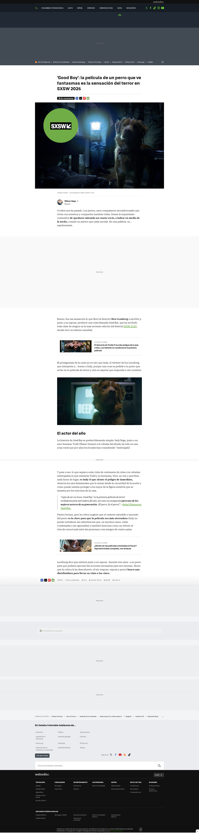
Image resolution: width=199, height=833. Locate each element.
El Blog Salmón (154, 786)
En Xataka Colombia (100, 342)
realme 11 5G (139, 716)
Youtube (162, 8)
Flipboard (84, 98)
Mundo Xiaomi (41, 800)
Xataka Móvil (40, 789)
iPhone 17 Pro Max (94, 62)
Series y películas (72, 580)
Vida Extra (58, 789)
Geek (119, 8)
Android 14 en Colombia (88, 716)
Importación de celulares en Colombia (44, 748)
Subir (157, 775)
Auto (70, 8)
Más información (117, 831)
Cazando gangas (64, 736)
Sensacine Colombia (77, 819)
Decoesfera (134, 789)
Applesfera (39, 792)
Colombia (61, 743)
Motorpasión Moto (118, 789)
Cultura (117, 580)
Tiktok (154, 8)
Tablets (60, 732)
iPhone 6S (84, 743)
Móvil (80, 8)
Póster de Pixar (57, 716)
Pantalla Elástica (64, 747)
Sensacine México (80, 815)
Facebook (150, 8)
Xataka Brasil (40, 818)
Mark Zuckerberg (78, 62)
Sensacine (77, 786)
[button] (71, 201)
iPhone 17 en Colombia (61, 62)
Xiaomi (82, 747)
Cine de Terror (96, 580)
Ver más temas (42, 755)
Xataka (38, 786)
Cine (85, 580)
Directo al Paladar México (98, 816)
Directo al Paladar (98, 786)
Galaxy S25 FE (117, 62)
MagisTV (129, 716)
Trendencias (134, 786)
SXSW (107, 580)
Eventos (83, 736)
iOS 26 (106, 62)
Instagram (158, 8)
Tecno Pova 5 (71, 716)
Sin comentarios (67, 98)
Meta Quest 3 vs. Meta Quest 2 (111, 716)
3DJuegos (58, 786)
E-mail (88, 98)
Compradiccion (135, 792)
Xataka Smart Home (40, 796)
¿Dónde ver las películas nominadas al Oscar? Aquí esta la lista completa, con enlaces (115, 547)
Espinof (76, 789)
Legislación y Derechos (41, 737)
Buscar (159, 766)
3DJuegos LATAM (61, 815)
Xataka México (41, 815)
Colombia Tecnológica (52, 8)
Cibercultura (106, 8)
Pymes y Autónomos (153, 790)
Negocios (131, 8)
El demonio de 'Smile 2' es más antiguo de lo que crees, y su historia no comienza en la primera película (116, 347)
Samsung (141, 62)
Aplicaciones (85, 732)
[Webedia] (158, 1)
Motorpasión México (115, 816)
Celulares (39, 732)
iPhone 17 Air (129, 62)
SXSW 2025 (130, 326)
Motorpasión (115, 786)
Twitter (146, 8)
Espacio (91, 8)
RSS (125, 754)
